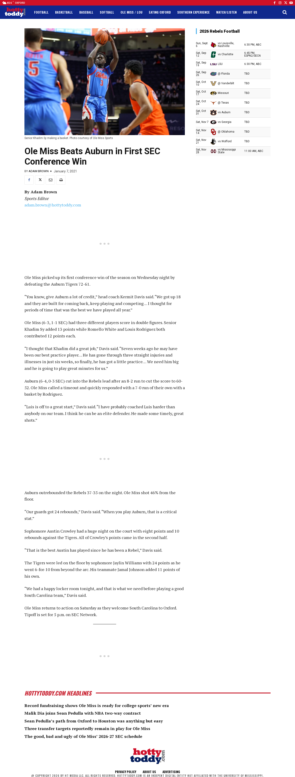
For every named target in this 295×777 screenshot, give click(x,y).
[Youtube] (291, 2)
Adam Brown (39, 171)
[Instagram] (280, 2)
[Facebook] (274, 2)
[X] (39, 180)
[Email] (50, 180)
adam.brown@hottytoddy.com (52, 205)
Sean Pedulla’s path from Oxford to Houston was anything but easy (93, 721)
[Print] (60, 180)
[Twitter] (285, 2)
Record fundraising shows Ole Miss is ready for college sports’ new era (96, 705)
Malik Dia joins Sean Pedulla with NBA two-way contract (82, 713)
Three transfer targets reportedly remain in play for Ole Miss (87, 728)
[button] (284, 12)
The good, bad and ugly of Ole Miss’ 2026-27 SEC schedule (83, 736)
